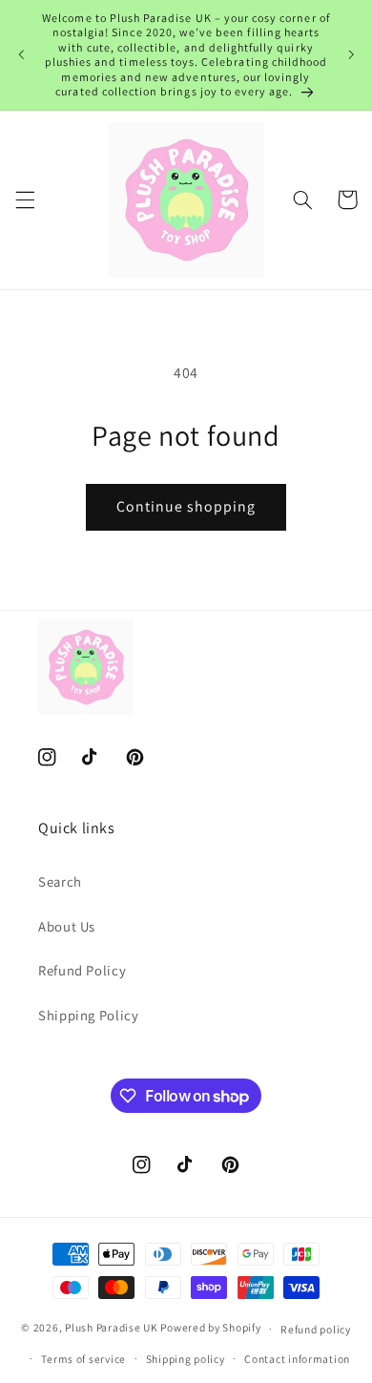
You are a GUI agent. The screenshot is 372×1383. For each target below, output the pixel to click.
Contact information (297, 1359)
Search (60, 881)
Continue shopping (186, 506)
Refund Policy (82, 970)
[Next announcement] (351, 54)
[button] (25, 199)
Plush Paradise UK (111, 1328)
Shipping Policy (88, 1015)
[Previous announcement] (21, 54)
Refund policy (315, 1329)
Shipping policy (185, 1359)
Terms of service (83, 1359)
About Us (66, 926)
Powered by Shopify (210, 1328)
